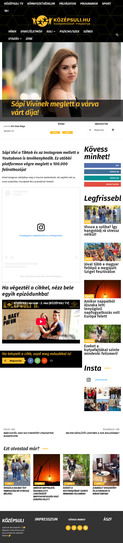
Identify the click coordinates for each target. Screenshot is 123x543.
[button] (117, 35)
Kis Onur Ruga (18, 126)
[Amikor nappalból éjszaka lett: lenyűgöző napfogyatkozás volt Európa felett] (102, 289)
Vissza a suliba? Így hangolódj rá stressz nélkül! (101, 231)
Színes (67, 132)
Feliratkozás (112, 184)
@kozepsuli (101, 379)
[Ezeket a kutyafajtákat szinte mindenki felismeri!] (102, 334)
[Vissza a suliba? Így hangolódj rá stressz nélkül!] (102, 214)
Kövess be (114, 172)
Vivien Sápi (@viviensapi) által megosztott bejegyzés (41, 276)
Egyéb (89, 296)
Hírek (55, 132)
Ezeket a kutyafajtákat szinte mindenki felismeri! (101, 350)
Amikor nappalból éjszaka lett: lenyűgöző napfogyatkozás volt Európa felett (102, 309)
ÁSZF (108, 519)
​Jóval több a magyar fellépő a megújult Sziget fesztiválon (101, 268)
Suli (87, 222)
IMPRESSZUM (46, 519)
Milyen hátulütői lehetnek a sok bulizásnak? (92, 433)
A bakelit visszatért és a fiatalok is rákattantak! (105, 490)
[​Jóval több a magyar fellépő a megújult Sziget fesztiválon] (102, 252)
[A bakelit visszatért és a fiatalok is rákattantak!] (106, 470)
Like (117, 165)
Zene (88, 259)
